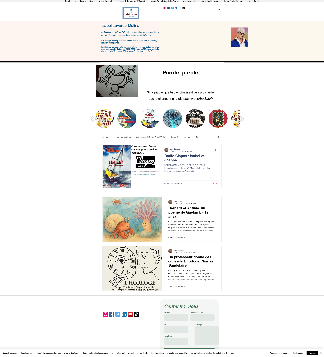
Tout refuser (298, 353)
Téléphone (168, 336)
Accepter (312, 353)
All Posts (106, 137)
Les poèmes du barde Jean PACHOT (151, 137)
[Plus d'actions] (216, 149)
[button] (104, 118)
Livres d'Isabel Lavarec (180, 137)
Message (198, 324)
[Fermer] (320, 353)
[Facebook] (168, 8)
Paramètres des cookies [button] (279, 353)
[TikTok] (184, 8)
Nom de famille (197, 312)
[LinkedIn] (176, 8)
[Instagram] (165, 8)
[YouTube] (180, 8)
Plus (197, 137)
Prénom (167, 312)
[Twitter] (172, 8)
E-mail (166, 324)
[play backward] (92, 118)
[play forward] (242, 118)
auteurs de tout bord (122, 137)
